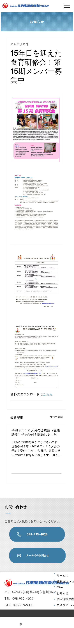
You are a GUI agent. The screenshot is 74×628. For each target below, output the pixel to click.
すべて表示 (56, 417)
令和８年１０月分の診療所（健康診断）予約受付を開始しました (35, 432)
